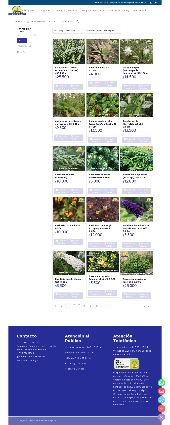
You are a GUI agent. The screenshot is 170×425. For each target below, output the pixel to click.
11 (84, 306)
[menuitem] (16, 10)
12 (90, 306)
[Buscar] (77, 21)
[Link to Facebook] (155, 2)
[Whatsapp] (161, 382)
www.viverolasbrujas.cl (28, 360)
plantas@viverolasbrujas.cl (31, 356)
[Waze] (161, 400)
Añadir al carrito (62, 86)
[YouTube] (161, 408)
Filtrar (22, 40)
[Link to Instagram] (150, 2)
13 (97, 306)
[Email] (161, 391)
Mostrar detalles (76, 86)
